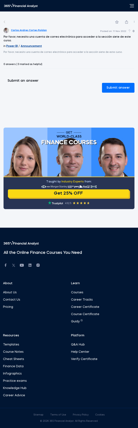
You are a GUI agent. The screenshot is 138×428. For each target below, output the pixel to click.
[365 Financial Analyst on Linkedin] (30, 265)
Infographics (12, 373)
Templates (11, 344)
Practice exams (15, 380)
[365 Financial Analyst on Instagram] (38, 265)
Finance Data (13, 366)
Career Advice (14, 395)
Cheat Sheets (13, 359)
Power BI (12, 46)
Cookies (100, 415)
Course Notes (13, 351)
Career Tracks (82, 299)
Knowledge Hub (14, 388)
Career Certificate (85, 307)
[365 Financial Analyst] (21, 6)
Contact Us (11, 299)
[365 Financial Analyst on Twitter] (14, 265)
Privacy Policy (81, 415)
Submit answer (118, 87)
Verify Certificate (84, 359)
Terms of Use (58, 415)
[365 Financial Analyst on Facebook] (6, 265)
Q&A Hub (78, 344)
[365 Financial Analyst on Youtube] (22, 266)
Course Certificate (85, 314)
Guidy (76, 321)
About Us (10, 292)
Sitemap (38, 415)
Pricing (8, 307)
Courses (77, 292)
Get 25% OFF (68, 193)
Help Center (80, 351)
